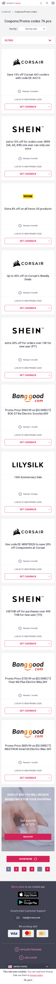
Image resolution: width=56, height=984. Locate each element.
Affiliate (30, 949)
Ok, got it (28, 980)
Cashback (6, 12)
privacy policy (36, 975)
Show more (25, 859)
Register (28, 837)
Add (31, 958)
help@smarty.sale (31, 917)
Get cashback (28, 107)
